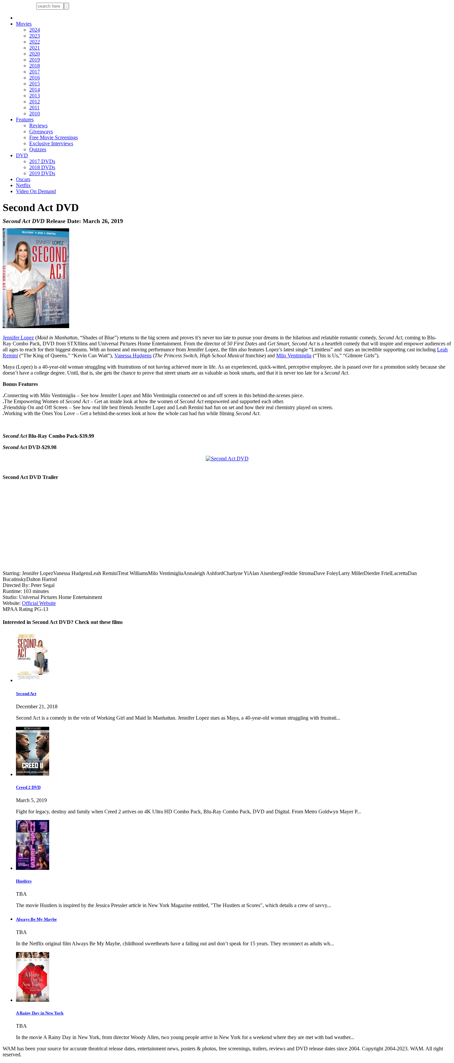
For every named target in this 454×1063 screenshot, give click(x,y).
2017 (34, 71)
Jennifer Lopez (18, 337)
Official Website (39, 603)
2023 (34, 36)
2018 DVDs (42, 167)
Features (25, 119)
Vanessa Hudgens (133, 355)
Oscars (23, 179)
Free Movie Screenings (53, 137)
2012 (34, 101)
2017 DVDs (42, 161)
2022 (34, 42)
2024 (34, 30)
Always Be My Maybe (36, 919)
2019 (34, 59)
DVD (22, 155)
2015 (34, 83)
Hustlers (24, 881)
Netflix (23, 185)
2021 (34, 48)
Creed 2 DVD (28, 787)
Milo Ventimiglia (293, 355)
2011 (34, 107)
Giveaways (41, 131)
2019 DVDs (42, 173)
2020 (34, 54)
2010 (34, 113)
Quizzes (37, 149)
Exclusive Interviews (51, 143)
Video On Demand (36, 191)
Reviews (38, 125)
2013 (34, 95)
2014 (34, 89)
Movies (24, 24)
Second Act (26, 693)
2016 (34, 77)
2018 (34, 65)
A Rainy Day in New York (39, 1012)
